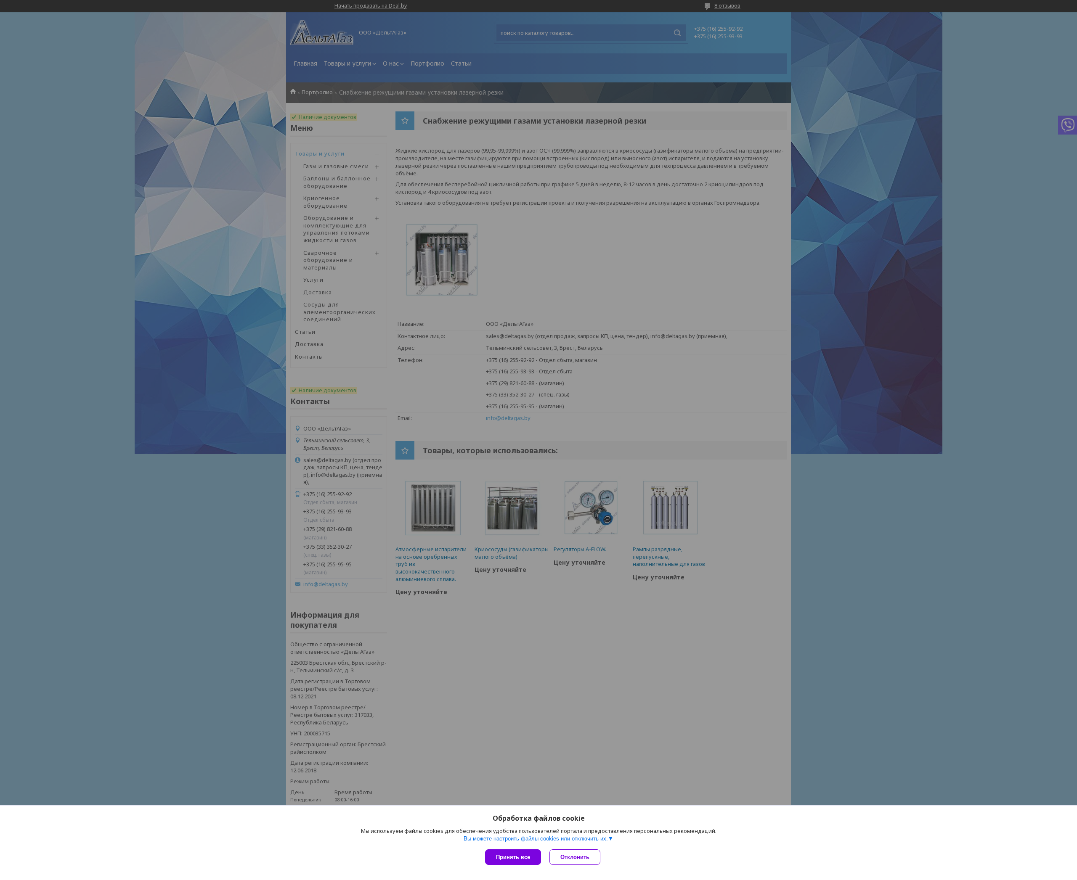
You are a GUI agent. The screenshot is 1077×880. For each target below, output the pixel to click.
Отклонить (574, 857)
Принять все (513, 857)
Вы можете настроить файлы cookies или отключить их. (536, 838)
